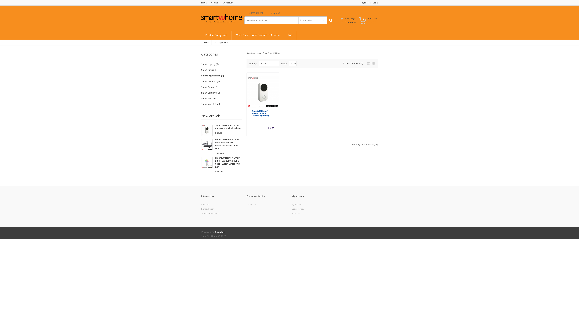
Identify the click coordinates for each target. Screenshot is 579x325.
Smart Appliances (221, 42)
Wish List (296, 213)
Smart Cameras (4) (210, 81)
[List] (373, 63)
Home (204, 3)
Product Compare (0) (353, 63)
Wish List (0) (349, 18)
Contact (214, 3)
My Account (228, 3)
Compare (350, 22)
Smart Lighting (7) (210, 64)
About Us (205, 204)
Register (364, 3)
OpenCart (220, 231)
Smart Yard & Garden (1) (213, 104)
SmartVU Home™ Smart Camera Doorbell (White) (228, 127)
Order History (298, 208)
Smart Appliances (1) (212, 75)
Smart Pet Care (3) (210, 98)
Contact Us (251, 204)
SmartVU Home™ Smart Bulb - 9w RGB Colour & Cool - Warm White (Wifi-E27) (228, 162)
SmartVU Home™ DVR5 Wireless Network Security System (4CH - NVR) (227, 144)
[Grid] (368, 63)
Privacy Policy (207, 208)
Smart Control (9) (209, 87)
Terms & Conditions (210, 213)
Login (375, 3)
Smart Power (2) (209, 69)
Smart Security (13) (210, 92)
